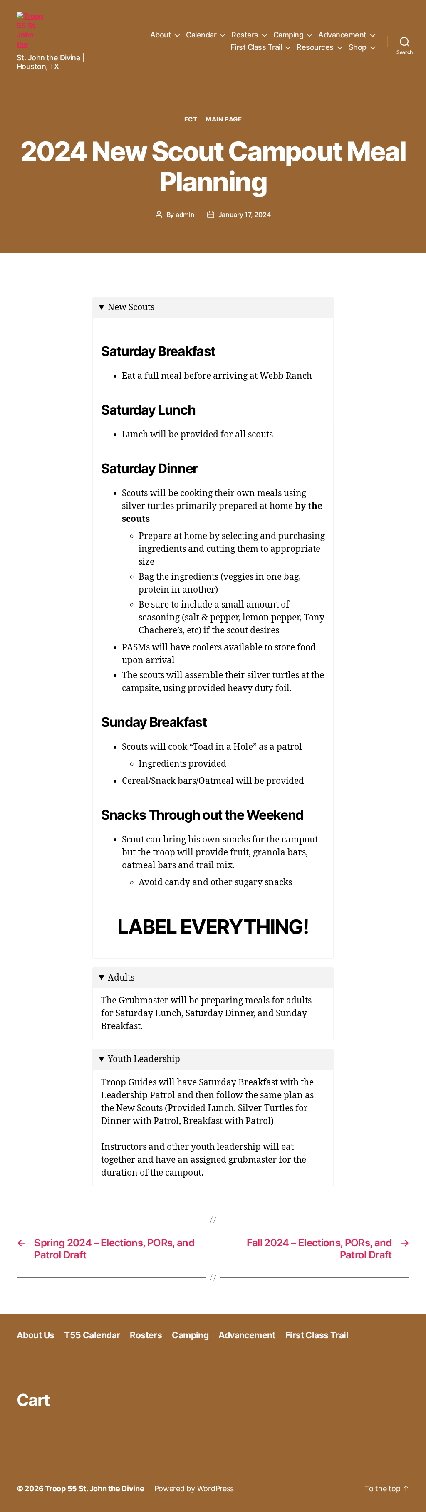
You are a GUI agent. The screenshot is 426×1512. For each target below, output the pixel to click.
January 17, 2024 (244, 214)
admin (185, 214)
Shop (358, 47)
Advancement (342, 34)
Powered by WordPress (194, 1488)
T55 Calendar (92, 1335)
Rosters (244, 34)
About (160, 34)
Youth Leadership (144, 1059)
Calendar (201, 34)
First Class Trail (256, 47)
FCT (191, 119)
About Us (35, 1335)
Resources (315, 47)
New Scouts (131, 307)
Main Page (224, 119)
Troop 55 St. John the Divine (94, 1488)
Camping (288, 34)
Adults (121, 977)
